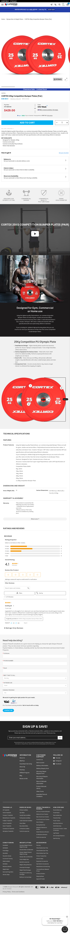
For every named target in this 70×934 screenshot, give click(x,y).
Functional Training (7, 859)
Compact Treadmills (8, 815)
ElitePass (22, 761)
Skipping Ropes (40, 876)
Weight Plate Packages (25, 870)
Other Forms (40, 791)
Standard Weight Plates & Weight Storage (26, 846)
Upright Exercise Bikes (25, 815)
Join (60, 737)
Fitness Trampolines (41, 856)
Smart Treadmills (7, 826)
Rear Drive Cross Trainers (42, 817)
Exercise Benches (57, 815)
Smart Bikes (22, 823)
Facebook (58, 764)
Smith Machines (57, 826)
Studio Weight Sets (24, 859)
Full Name (6, 653)
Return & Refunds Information (41, 782)
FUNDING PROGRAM (8, 690)
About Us (22, 758)
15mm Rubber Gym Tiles (42, 850)
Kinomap (22, 770)
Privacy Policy (7, 892)
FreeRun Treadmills (7, 821)
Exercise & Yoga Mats (8, 872)
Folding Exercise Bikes (25, 818)
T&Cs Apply (49, 116)
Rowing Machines (40, 825)
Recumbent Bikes (24, 826)
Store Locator (40, 763)
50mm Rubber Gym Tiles (42, 853)
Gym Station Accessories (42, 864)
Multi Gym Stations (58, 823)
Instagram (59, 761)
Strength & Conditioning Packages (26, 873)
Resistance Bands (7, 866)
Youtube (58, 758)
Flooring (38, 845)
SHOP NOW (51, 9)
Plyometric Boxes (7, 856)
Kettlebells (5, 848)
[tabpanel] (33, 55)
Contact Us (39, 760)
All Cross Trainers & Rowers (43, 811)
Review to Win (24, 779)
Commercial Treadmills (8, 829)
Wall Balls (5, 864)
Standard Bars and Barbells (26, 850)
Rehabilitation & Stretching (43, 866)
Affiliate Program (24, 773)
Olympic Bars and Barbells (26, 857)
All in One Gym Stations (59, 836)
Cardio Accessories (24, 831)
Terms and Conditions (18, 892)
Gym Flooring (56, 838)
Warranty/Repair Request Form (41, 773)
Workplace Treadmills (8, 831)
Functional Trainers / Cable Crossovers (60, 829)
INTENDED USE (8, 683)
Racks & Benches (57, 810)
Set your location (64, 153)
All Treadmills (6, 810)
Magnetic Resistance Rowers (41, 828)
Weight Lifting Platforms (26, 865)
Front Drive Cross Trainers (42, 819)
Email (5, 668)
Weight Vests (6, 869)
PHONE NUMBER (8, 661)
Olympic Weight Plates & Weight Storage (26, 853)
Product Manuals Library (41, 787)
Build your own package (25, 877)
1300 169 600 (57, 921)
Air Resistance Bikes (24, 829)
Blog (21, 776)
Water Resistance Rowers (42, 832)
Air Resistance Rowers (41, 834)
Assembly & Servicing (26, 764)
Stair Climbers (39, 822)
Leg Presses (56, 833)
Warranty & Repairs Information (42, 778)
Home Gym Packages (25, 867)
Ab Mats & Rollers (40, 874)
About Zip (22, 767)
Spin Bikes (22, 813)
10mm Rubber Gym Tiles (42, 848)
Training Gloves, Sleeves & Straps (42, 870)
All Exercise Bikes (24, 810)
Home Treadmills (7, 813)
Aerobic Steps (6, 874)
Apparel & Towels (40, 879)
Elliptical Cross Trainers (42, 814)
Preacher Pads (56, 818)
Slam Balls (5, 853)
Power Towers (56, 821)
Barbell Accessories (24, 862)
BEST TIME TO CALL (9, 675)
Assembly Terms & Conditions (41, 795)
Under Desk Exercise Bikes (26, 821)
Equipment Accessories (42, 861)
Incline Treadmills (7, 823)
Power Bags (5, 850)
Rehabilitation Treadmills (9, 818)
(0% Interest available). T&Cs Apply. (49, 110)
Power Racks (56, 813)
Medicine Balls (6, 861)
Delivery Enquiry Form (42, 769)
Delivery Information (42, 766)
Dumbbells (5, 845)
